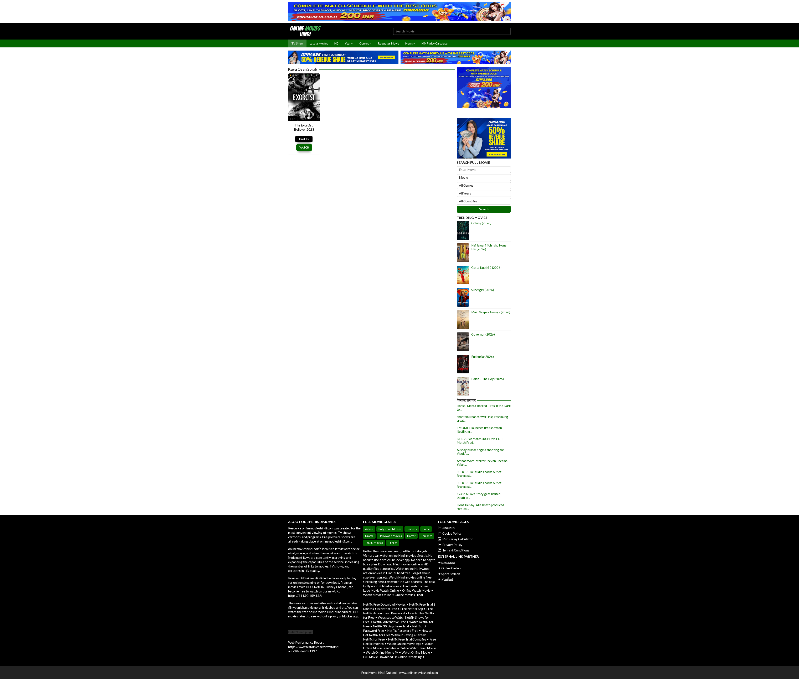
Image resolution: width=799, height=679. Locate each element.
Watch (304, 147)
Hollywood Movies (390, 536)
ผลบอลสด (448, 562)
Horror (411, 536)
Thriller (392, 542)
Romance (426, 536)
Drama (369, 536)
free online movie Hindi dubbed (323, 612)
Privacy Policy (452, 544)
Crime (426, 529)
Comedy (412, 529)
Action (369, 529)
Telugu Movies (374, 542)
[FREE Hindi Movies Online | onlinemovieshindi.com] (306, 31)
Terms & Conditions (455, 550)
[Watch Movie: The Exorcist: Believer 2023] (304, 97)
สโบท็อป (447, 579)
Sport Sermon (450, 574)
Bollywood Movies (389, 529)
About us (448, 528)
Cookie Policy (452, 533)
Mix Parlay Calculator (457, 539)
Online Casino (451, 568)
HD (292, 118)
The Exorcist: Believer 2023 (304, 127)
